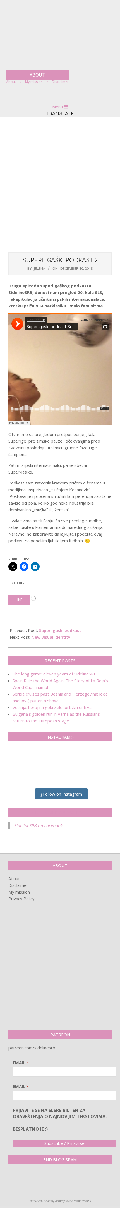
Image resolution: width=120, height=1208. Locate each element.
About (14, 878)
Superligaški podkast (60, 630)
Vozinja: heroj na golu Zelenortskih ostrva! (52, 707)
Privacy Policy (21, 898)
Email (20, 1062)
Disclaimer (18, 885)
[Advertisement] (60, 184)
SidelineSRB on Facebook (60, 812)
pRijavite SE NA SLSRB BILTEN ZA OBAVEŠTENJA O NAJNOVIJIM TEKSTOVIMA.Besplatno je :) (60, 1119)
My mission (19, 892)
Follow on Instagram (62, 794)
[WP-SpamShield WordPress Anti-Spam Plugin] (27, 1179)
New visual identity (51, 637)
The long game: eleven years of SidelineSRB (55, 674)
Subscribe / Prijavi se (64, 1143)
